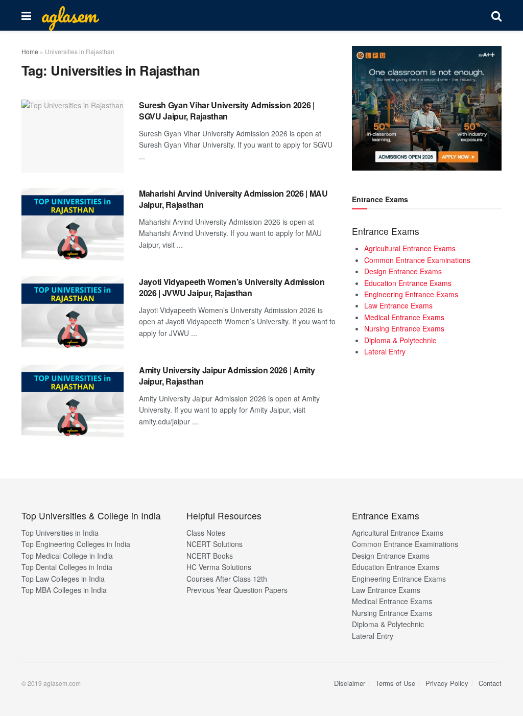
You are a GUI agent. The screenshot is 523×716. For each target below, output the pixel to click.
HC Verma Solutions (218, 567)
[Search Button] (496, 15)
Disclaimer (349, 683)
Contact (490, 683)
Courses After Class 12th (226, 579)
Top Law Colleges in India (63, 579)
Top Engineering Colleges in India (75, 544)
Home (29, 51)
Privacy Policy (446, 683)
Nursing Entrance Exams (404, 328)
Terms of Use (395, 683)
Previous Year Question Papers (237, 590)
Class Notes (205, 533)
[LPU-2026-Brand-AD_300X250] (427, 107)
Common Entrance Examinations (417, 260)
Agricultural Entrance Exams (410, 248)
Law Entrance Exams (398, 305)
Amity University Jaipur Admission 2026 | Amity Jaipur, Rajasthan (227, 375)
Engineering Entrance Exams (411, 294)
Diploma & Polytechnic (400, 340)
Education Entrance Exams (407, 283)
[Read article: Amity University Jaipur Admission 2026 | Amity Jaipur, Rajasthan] (72, 401)
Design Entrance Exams (403, 271)
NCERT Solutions (214, 544)
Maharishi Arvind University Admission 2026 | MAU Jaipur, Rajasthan (233, 198)
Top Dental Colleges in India (66, 567)
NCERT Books (209, 556)
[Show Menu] (26, 15)
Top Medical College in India (67, 556)
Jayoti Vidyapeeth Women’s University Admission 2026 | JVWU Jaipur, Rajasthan (231, 287)
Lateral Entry (385, 351)
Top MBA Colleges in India (64, 590)
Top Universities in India (60, 533)
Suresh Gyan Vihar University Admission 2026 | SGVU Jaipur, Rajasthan (227, 110)
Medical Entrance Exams (404, 317)
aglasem (69, 15)
